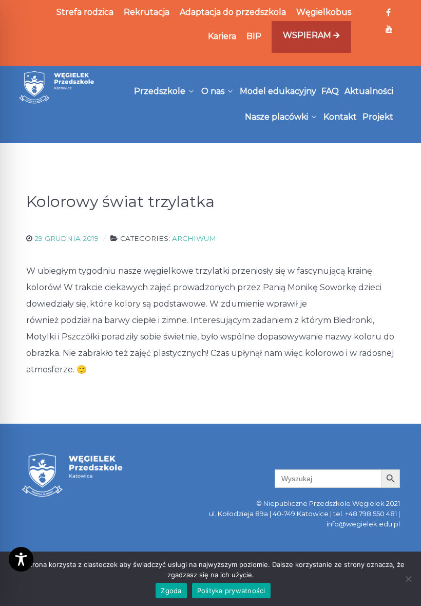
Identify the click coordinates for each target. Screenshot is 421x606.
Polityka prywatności (231, 590)
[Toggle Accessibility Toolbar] (21, 559)
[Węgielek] (56, 87)
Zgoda (171, 590)
